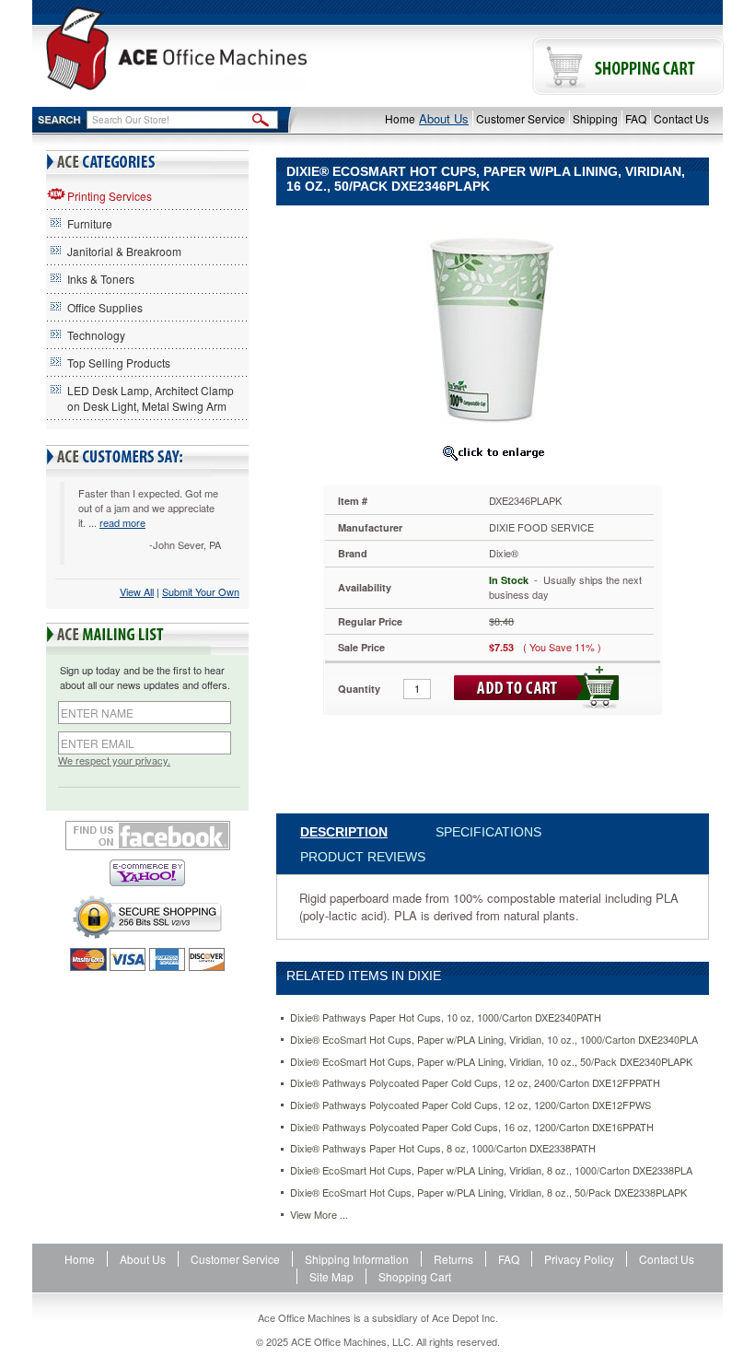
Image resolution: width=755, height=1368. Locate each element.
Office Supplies (105, 307)
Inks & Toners (100, 278)
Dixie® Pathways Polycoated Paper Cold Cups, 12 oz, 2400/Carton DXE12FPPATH (475, 1083)
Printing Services (109, 196)
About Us (444, 118)
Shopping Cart (414, 1276)
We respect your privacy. (114, 760)
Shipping (595, 118)
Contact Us (681, 118)
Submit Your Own (200, 591)
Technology (96, 335)
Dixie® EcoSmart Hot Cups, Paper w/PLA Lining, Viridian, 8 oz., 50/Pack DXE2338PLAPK (488, 1192)
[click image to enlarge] (492, 452)
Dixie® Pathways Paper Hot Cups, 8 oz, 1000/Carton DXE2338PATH (443, 1148)
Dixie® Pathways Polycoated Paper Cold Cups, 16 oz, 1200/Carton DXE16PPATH (472, 1127)
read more (122, 522)
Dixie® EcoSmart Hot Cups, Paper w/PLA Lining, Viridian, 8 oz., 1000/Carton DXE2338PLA (491, 1170)
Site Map (331, 1276)
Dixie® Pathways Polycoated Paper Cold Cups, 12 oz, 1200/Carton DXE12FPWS (470, 1105)
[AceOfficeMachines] (176, 48)
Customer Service (520, 118)
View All (137, 591)
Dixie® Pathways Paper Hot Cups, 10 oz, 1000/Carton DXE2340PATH (445, 1017)
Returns (453, 1259)
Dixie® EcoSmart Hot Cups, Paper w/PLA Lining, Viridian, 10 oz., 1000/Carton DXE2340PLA (494, 1039)
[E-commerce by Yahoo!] (147, 872)
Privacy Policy (579, 1259)
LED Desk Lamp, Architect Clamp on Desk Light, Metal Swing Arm (150, 398)
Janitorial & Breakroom (124, 251)
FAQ (635, 118)
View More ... (319, 1215)
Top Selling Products (118, 362)
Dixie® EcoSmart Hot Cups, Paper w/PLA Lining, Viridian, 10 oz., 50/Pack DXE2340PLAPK (491, 1062)
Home (400, 118)
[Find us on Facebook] (147, 835)
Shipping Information (357, 1259)
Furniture (89, 223)
